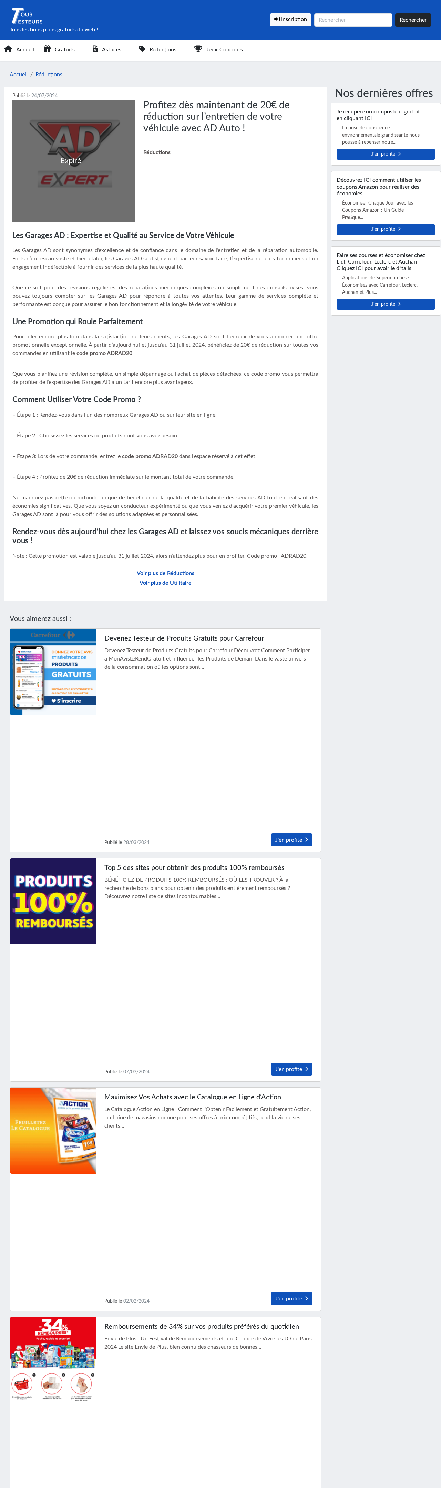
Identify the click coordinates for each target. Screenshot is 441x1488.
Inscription (293, 19)
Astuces (111, 49)
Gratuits (65, 49)
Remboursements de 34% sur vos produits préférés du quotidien (201, 1326)
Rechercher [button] (413, 20)
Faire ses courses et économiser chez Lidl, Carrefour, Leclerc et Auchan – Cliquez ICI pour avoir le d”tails (381, 261)
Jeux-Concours (224, 49)
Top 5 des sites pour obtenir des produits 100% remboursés (194, 867)
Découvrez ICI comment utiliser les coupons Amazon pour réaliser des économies (379, 186)
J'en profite (288, 840)
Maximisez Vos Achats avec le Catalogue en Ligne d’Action (192, 1097)
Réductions (163, 49)
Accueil (25, 49)
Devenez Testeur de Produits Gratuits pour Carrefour (184, 638)
